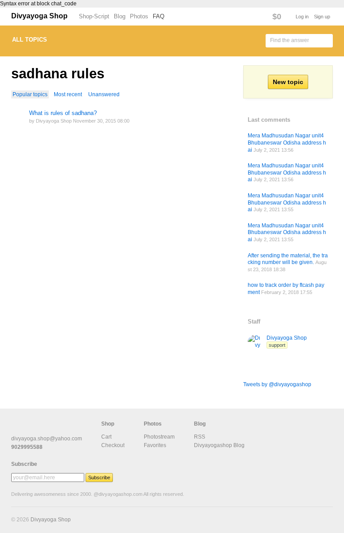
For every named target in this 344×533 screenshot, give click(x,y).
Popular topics (30, 94)
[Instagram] (59, 428)
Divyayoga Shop (39, 16)
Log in (302, 16)
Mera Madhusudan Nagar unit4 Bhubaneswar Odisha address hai (287, 142)
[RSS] (16, 428)
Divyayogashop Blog (219, 445)
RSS (199, 437)
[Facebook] (31, 428)
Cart (106, 437)
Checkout (113, 445)
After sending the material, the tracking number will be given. (288, 259)
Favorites (155, 445)
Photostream (159, 437)
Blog (119, 16)
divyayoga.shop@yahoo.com (46, 438)
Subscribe (24, 464)
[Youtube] (74, 428)
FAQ (158, 16)
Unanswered (104, 94)
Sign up (322, 16)
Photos (139, 16)
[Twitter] (45, 428)
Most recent (68, 94)
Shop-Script (94, 16)
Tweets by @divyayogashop (277, 384)
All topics (29, 39)
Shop (107, 424)
